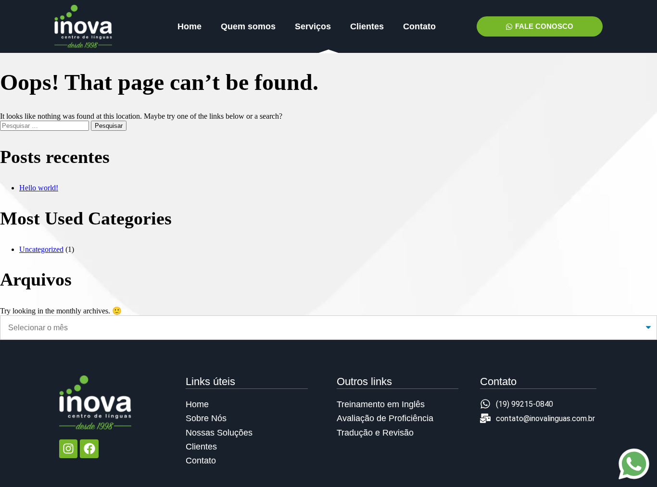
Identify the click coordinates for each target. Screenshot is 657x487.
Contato (419, 26)
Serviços (313, 26)
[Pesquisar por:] (45, 125)
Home (189, 26)
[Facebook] (89, 448)
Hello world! (38, 188)
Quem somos (248, 26)
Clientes (367, 26)
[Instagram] (68, 448)
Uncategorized (41, 249)
